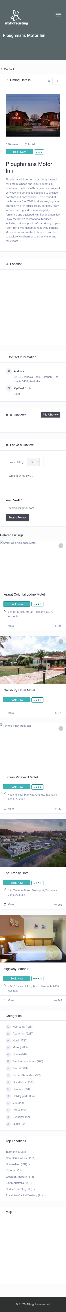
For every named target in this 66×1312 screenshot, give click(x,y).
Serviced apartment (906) (28, 1061)
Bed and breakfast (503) (27, 1075)
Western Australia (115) (20, 1176)
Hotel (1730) (20, 1040)
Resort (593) (20, 1068)
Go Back (9, 69)
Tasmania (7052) (16, 1152)
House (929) (20, 1054)
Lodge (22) (19, 1124)
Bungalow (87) (21, 1117)
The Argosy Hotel (16, 872)
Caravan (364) (21, 1089)
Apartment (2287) (23, 1033)
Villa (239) (19, 1103)
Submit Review (17, 517)
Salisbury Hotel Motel (19, 690)
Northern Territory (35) (19, 1189)
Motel (31, 144)
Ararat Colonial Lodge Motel (24, 594)
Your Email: (14, 500)
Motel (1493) (20, 1047)
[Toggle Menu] (58, 14)
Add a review (51, 414)
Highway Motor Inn (17, 968)
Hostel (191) (20, 1110)
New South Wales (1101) (20, 1158)
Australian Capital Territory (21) (24, 1195)
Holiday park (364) (24, 1096)
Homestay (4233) (23, 1026)
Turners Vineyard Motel (21, 777)
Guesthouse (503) (23, 1082)
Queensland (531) (16, 1164)
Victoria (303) (14, 1170)
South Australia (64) (17, 1183)
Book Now (19, 152)
